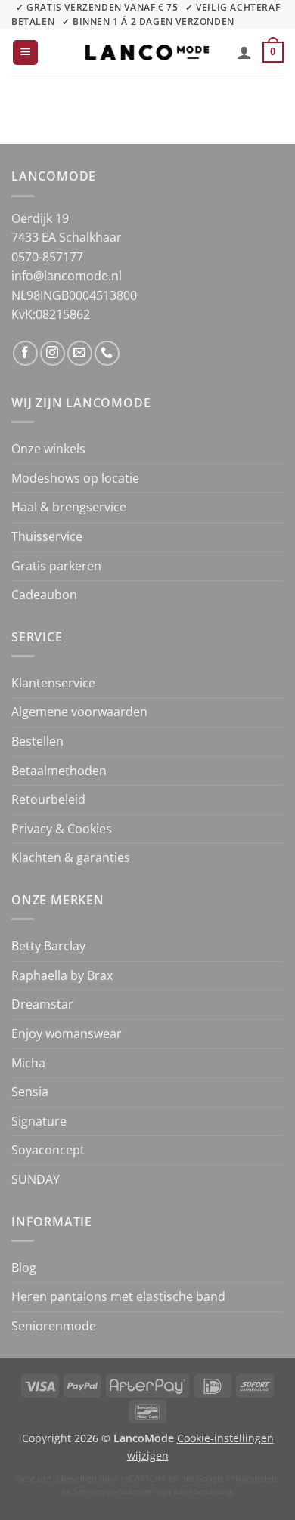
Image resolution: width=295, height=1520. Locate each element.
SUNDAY (35, 1179)
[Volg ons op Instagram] (52, 353)
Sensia (29, 1091)
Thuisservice (46, 536)
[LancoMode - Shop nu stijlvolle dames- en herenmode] (147, 52)
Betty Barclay (48, 946)
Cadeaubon (44, 594)
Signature (39, 1121)
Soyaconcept (48, 1150)
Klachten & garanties (70, 857)
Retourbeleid (48, 799)
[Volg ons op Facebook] (25, 353)
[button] (25, 52)
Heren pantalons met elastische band (118, 1296)
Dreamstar (42, 1004)
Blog (23, 1267)
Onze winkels (48, 448)
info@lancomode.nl (66, 275)
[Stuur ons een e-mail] (79, 353)
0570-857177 (47, 257)
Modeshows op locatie (75, 478)
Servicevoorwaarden (114, 1491)
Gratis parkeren (56, 566)
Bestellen (37, 741)
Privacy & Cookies (61, 828)
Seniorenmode (53, 1326)
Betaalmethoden (59, 770)
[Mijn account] (244, 52)
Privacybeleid (252, 1478)
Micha (28, 1063)
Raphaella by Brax (62, 975)
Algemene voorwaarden (79, 711)
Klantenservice (53, 683)
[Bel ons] (107, 353)
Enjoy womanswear (66, 1033)
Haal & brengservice (68, 507)
